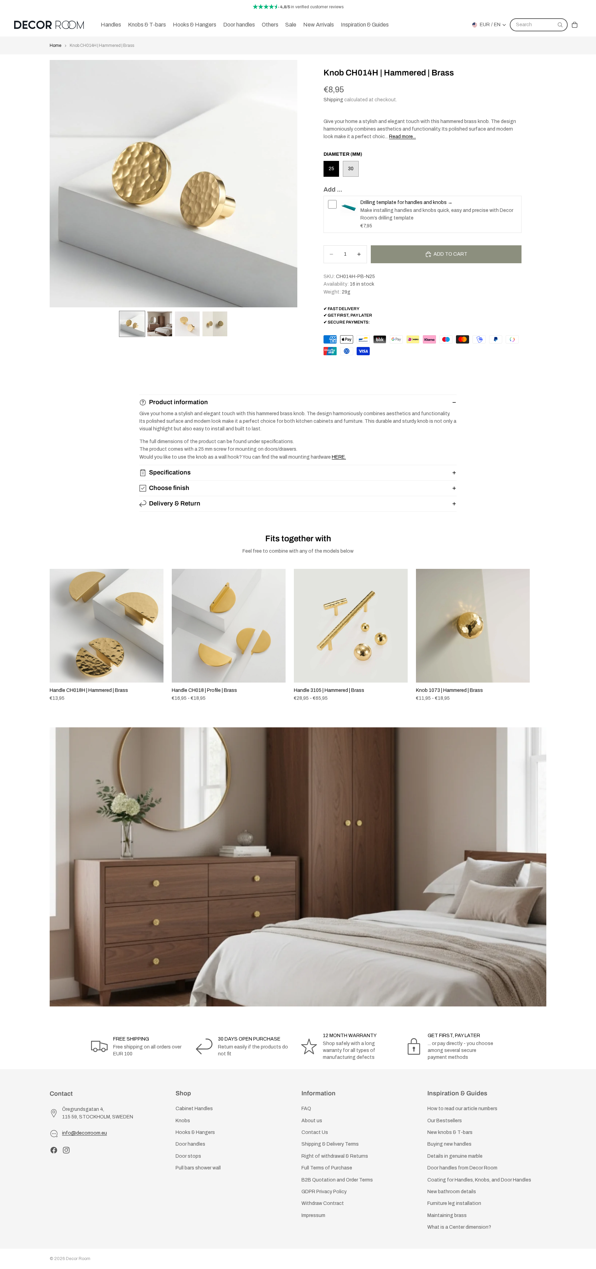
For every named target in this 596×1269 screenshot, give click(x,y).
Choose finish (169, 487)
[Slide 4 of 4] (214, 323)
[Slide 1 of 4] (132, 323)
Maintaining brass (447, 1215)
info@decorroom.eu (84, 1133)
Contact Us (314, 1132)
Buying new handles (449, 1144)
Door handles (190, 1144)
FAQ (306, 1109)
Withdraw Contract (322, 1203)
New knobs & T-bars (450, 1132)
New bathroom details (451, 1191)
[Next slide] (538, 635)
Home (55, 45)
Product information (178, 402)
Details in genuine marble (455, 1156)
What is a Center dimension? (459, 1227)
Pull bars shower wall (198, 1167)
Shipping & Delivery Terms (330, 1144)
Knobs (183, 1120)
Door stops (188, 1156)
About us (311, 1120)
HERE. (339, 457)
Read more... (402, 136)
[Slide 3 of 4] (187, 323)
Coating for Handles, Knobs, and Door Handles (479, 1180)
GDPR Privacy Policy (324, 1191)
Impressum (313, 1215)
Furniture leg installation (454, 1203)
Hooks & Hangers (195, 1132)
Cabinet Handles (194, 1109)
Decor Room (78, 1258)
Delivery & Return (174, 503)
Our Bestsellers (444, 1120)
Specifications (170, 472)
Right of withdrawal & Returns (334, 1156)
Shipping (333, 99)
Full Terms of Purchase (326, 1167)
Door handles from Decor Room (462, 1167)
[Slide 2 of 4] (159, 323)
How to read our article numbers (462, 1109)
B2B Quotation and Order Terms (337, 1180)
